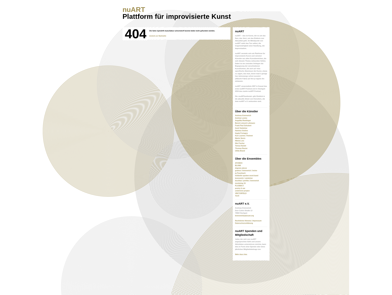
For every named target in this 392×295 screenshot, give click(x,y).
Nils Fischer (240, 143)
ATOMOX (238, 163)
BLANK (238, 165)
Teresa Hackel (240, 146)
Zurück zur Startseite (157, 36)
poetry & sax (240, 188)
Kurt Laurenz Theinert (244, 135)
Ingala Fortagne (241, 133)
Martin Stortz (240, 138)
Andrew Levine (241, 118)
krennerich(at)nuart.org (244, 216)
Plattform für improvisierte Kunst (177, 13)
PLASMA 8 (239, 186)
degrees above (241, 168)
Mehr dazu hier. (241, 254)
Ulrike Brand (240, 151)
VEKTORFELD (241, 193)
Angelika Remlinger (243, 120)
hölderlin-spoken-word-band (246, 175)
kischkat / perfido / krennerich (247, 180)
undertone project (242, 191)
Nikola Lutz (239, 141)
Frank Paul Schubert (243, 125)
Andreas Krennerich (243, 115)
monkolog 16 (240, 183)
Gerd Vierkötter (241, 128)
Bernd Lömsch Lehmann (245, 123)
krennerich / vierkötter (244, 178)
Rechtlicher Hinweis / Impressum (248, 221)
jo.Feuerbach (240, 173)
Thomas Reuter (241, 148)
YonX (237, 196)
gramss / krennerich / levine (246, 170)
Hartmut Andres (241, 130)
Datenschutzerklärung (244, 223)
